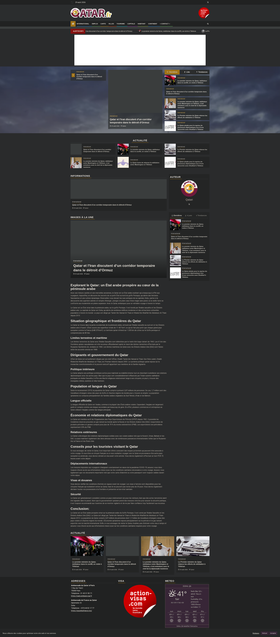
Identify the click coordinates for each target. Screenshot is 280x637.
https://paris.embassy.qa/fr (81, 596)
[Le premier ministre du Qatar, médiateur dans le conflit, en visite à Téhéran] (170, 80)
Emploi (95, 24)
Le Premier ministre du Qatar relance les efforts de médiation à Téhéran (205, 31)
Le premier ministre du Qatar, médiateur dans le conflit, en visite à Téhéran (142, 31)
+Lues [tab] (189, 215)
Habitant (141, 24)
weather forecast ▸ (187, 626)
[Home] (73, 23)
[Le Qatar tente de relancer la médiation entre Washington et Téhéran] (123, 162)
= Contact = (165, 24)
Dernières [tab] (173, 72)
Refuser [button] (264, 633)
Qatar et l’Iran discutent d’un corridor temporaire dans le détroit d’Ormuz (89, 76)
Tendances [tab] (202, 72)
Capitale (131, 24)
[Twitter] (189, 204)
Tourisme (121, 24)
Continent (152, 24)
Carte (103, 24)
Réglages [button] (256, 633)
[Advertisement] (140, 50)
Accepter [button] (273, 633)
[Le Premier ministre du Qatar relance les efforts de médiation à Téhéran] (170, 115)
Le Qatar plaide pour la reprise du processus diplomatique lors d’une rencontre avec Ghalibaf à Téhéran (191, 127)
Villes (111, 24)
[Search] (207, 24)
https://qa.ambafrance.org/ (81, 611)
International (83, 24)
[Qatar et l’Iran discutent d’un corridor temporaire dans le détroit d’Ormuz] (135, 91)
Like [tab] (188, 72)
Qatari (124, 126)
